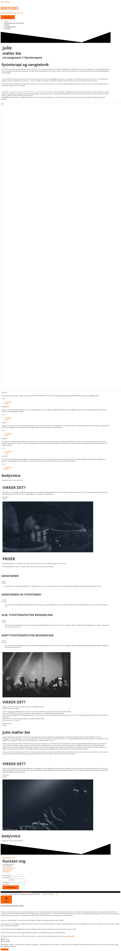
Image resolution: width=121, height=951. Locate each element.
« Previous (8, 402)
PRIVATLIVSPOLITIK (8, 858)
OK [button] (57, 894)
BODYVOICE (10, 8)
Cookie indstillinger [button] (48, 894)
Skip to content (5, 1)
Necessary (6, 940)
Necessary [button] (4, 938)
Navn (4, 875)
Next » (7, 403)
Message (5, 882)
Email (4, 877)
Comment (5, 884)
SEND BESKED (10, 887)
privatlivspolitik (69, 936)
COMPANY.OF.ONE (27, 892)
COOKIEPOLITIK (7, 870)
